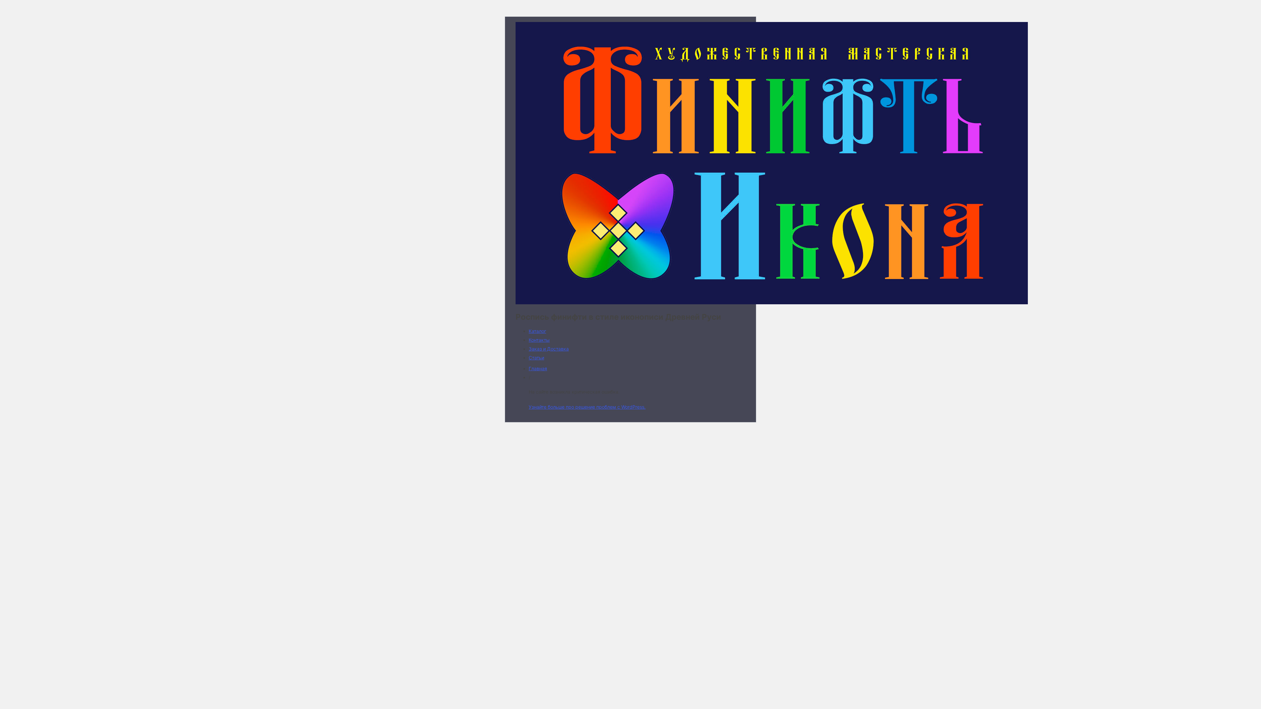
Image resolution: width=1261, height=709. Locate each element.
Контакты (539, 340)
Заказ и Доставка (549, 349)
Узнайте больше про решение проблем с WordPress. (587, 407)
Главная (538, 368)
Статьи (536, 357)
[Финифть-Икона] (772, 302)
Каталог (537, 331)
